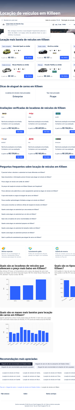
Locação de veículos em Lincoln (11, 376)
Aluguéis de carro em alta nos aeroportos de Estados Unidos (52, 364)
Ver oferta (64, 57)
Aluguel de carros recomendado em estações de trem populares (56, 367)
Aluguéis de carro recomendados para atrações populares (17, 367)
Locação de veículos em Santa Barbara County (32, 373)
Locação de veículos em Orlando (52, 373)
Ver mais (20, 132)
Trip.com (2, 387)
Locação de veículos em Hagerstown (32, 376)
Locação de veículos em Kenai (10, 373)
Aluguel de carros (11, 387)
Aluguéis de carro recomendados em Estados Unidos (16, 364)
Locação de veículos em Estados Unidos (29, 387)
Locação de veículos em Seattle (11, 379)
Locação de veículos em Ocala (51, 379)
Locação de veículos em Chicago (52, 376)
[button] (57, 3)
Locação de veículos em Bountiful (32, 379)
